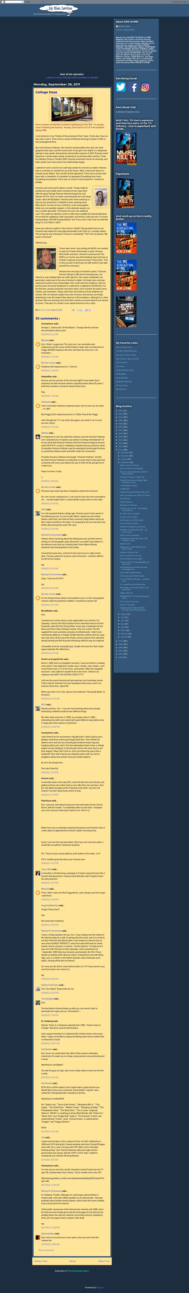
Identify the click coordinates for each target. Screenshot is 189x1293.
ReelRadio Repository (124, 382)
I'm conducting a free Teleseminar (132, 584)
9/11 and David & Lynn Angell (131, 559)
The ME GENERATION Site (126, 351)
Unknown (46, 402)
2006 (121, 654)
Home (72, 1261)
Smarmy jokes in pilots (128, 517)
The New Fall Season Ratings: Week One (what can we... (133, 481)
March (123, 630)
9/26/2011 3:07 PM (49, 863)
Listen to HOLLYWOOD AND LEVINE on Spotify (72, 77)
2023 (121, 411)
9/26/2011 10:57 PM (50, 1043)
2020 (121, 420)
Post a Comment (46, 1250)
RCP (43, 509)
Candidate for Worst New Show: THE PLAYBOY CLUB (134, 539)
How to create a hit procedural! (131, 468)
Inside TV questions (127, 605)
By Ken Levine (48, 363)
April (123, 627)
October (124, 459)
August (124, 614)
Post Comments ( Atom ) (78, 1271)
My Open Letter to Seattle (129, 514)
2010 (121, 641)
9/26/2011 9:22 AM (49, 529)
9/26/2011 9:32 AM (49, 568)
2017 (121, 430)
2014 (121, 440)
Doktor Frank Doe (50, 985)
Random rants (125, 544)
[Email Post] (73, 310)
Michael (45, 340)
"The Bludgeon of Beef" (129, 486)
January (124, 637)
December (125, 453)
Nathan (45, 433)
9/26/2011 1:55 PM (49, 772)
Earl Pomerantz (122, 363)
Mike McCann (121, 389)
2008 (121, 648)
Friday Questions (126, 502)
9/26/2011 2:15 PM (49, 795)
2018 (121, 427)
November (125, 456)
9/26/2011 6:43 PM (49, 993)
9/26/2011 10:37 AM (50, 699)
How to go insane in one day (130, 556)
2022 (121, 414)
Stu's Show (120, 366)
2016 (121, 433)
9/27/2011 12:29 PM (50, 1227)
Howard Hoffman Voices (125, 370)
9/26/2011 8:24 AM (49, 504)
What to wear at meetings (129, 535)
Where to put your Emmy (129, 465)
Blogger (99, 1287)
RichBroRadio (121, 374)
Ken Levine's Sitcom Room (126, 355)
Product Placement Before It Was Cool (134, 492)
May (122, 624)
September (125, 462)
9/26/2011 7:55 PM (49, 1015)
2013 (121, 443)
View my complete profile (125, 30)
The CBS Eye (125, 499)
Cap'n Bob (46, 869)
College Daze (125, 489)
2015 (121, 437)
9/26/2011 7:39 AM (49, 370)
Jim (43, 1137)
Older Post (104, 1261)
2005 (121, 657)
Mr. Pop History (122, 385)
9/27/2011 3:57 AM (49, 1131)
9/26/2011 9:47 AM (49, 653)
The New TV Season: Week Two (132, 477)
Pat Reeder (47, 1049)
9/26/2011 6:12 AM (49, 334)
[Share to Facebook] (86, 310)
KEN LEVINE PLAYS (124, 347)
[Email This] (77, 310)
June (123, 621)
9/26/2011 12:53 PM (50, 727)
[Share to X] (83, 310)
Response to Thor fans (128, 505)
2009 (121, 644)
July (122, 617)
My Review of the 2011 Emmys (131, 520)
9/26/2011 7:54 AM (49, 427)
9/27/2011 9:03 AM (49, 1160)
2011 (121, 450)
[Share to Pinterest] (89, 310)
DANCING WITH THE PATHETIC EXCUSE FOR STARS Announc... (133, 609)
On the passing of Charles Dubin (132, 576)
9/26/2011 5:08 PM (49, 979)
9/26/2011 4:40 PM (49, 899)
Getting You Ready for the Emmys (133, 527)
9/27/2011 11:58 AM (50, 1185)
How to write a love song (129, 601)
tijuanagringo (48, 1234)
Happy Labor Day (126, 593)
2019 (121, 424)
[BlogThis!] (80, 310)
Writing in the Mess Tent (129, 552)
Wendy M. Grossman (51, 535)
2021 (121, 417)
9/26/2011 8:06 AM (49, 481)
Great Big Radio (122, 378)
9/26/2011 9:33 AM (49, 588)
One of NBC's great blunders (130, 573)
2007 (121, 651)
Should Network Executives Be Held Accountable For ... (133, 568)
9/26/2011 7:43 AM (49, 396)
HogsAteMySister (50, 905)
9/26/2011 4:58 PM (49, 925)
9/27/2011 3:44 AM (49, 1077)
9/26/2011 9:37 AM (49, 605)
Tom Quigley (47, 999)
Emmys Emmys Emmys (129, 523)
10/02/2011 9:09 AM (50, 1244)
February (124, 634)
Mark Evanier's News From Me (127, 359)
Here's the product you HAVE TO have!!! (135, 495)
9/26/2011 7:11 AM (49, 357)
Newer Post (40, 1261)
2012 (121, 446)
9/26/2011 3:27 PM (49, 883)
